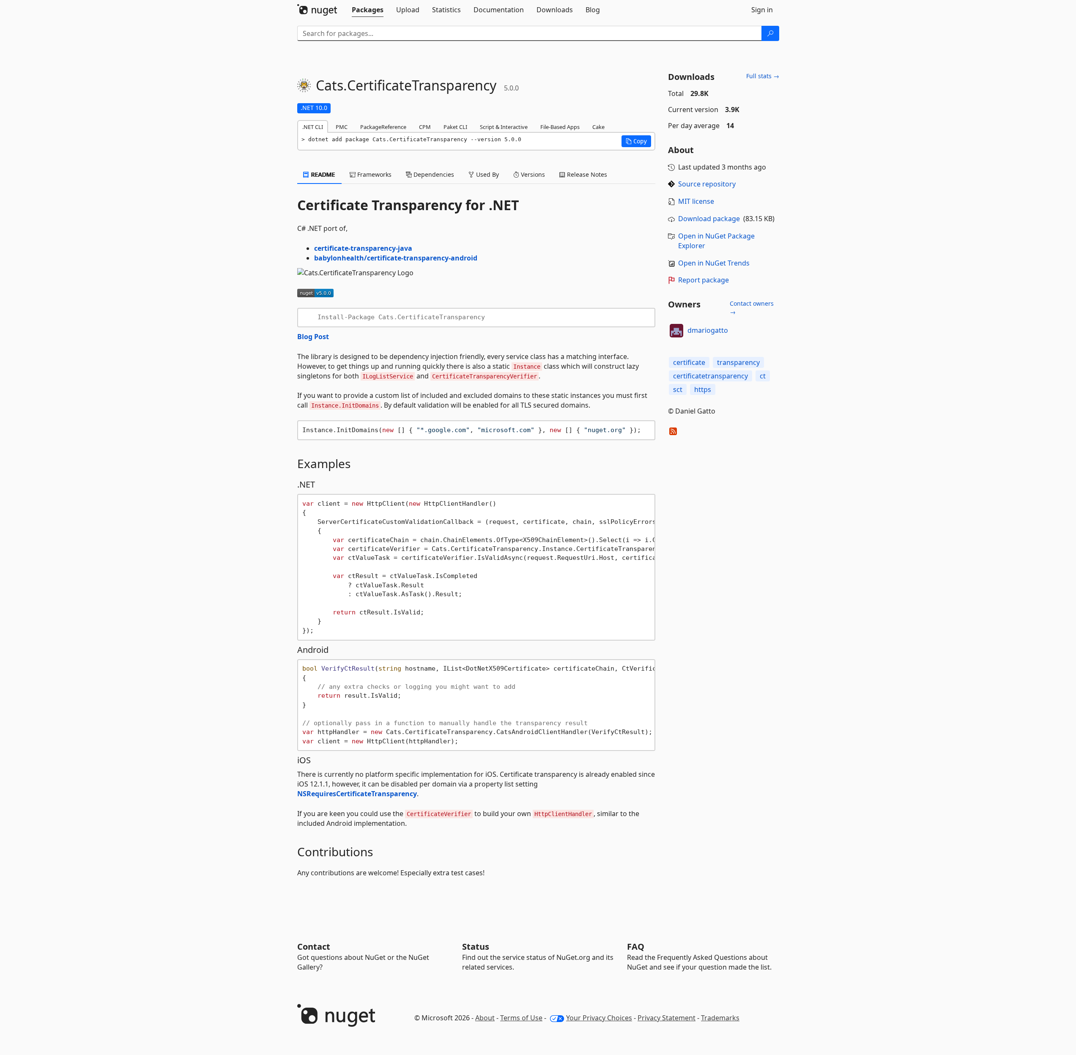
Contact (313, 946)
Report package (703, 280)
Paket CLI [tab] (455, 127)
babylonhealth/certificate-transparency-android (395, 258)
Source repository (707, 184)
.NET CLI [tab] (312, 127)
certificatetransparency (710, 376)
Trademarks (720, 1017)
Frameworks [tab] (374, 174)
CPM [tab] (425, 127)
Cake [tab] (598, 127)
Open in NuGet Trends (714, 263)
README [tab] (322, 174)
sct (677, 389)
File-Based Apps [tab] (560, 127)
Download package (709, 218)
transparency (738, 362)
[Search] (770, 33)
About (485, 1017)
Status (475, 946)
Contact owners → (752, 307)
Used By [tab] (486, 174)
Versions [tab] (532, 174)
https (702, 389)
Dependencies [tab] (433, 174)
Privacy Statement (666, 1017)
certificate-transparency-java (363, 248)
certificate (689, 362)
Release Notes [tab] (586, 174)
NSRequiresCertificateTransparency (357, 793)
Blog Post (313, 336)
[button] (636, 141)
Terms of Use (521, 1017)
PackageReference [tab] (383, 127)
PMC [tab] (342, 127)
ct (763, 376)
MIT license (696, 201)
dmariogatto (707, 330)
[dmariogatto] (676, 330)
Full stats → (762, 76)
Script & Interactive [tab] (504, 127)
